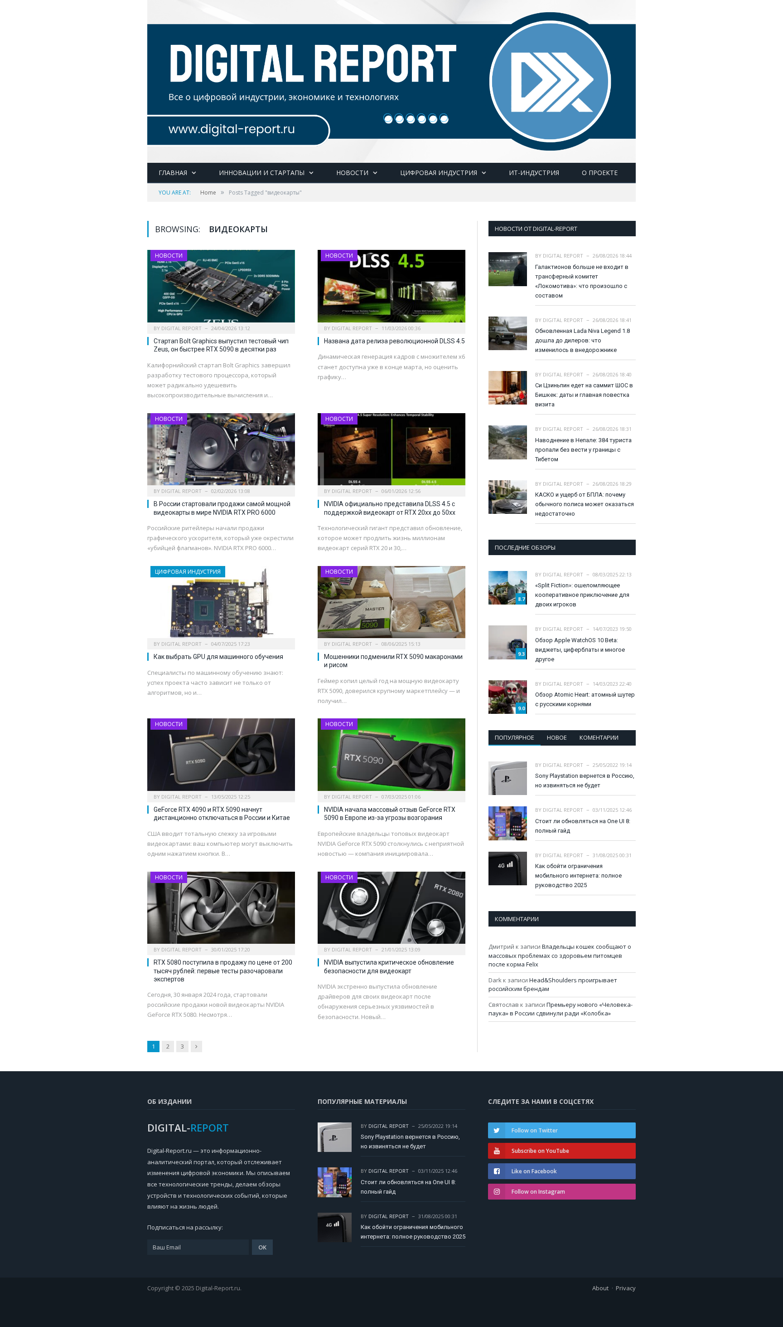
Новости (352, 172)
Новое (557, 737)
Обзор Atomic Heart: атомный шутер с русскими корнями (585, 699)
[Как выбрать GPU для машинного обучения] (221, 605)
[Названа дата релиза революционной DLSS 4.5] (391, 289)
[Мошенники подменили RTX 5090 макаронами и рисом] (391, 605)
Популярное (514, 737)
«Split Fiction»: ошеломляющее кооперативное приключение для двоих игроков (582, 595)
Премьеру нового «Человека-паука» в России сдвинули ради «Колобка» (560, 1009)
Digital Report (181, 328)
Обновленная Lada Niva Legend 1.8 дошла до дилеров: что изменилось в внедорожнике (582, 340)
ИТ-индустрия (534, 172)
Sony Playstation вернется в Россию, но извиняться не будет (584, 780)
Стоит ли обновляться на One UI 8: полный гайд (582, 826)
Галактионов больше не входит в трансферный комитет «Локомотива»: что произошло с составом (581, 281)
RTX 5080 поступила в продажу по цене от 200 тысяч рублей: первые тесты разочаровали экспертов (223, 970)
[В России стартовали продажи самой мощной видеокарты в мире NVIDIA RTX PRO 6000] (221, 452)
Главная (173, 172)
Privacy (626, 1288)
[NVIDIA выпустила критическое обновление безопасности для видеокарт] (391, 911)
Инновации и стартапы (261, 172)
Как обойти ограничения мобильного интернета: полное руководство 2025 (578, 875)
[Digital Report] (391, 79)
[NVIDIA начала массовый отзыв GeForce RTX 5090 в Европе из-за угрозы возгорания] (391, 757)
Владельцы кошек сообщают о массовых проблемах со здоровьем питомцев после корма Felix (559, 955)
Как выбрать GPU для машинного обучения (218, 656)
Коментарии (599, 737)
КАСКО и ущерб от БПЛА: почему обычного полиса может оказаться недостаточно (584, 504)
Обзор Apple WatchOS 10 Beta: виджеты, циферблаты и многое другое (580, 650)
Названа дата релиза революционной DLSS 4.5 (394, 341)
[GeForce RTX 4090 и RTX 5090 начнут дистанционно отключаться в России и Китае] (221, 757)
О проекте (600, 172)
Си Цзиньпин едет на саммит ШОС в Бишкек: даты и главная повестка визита (584, 395)
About (600, 1288)
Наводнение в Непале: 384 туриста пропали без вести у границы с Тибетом (583, 450)
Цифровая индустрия (438, 172)
